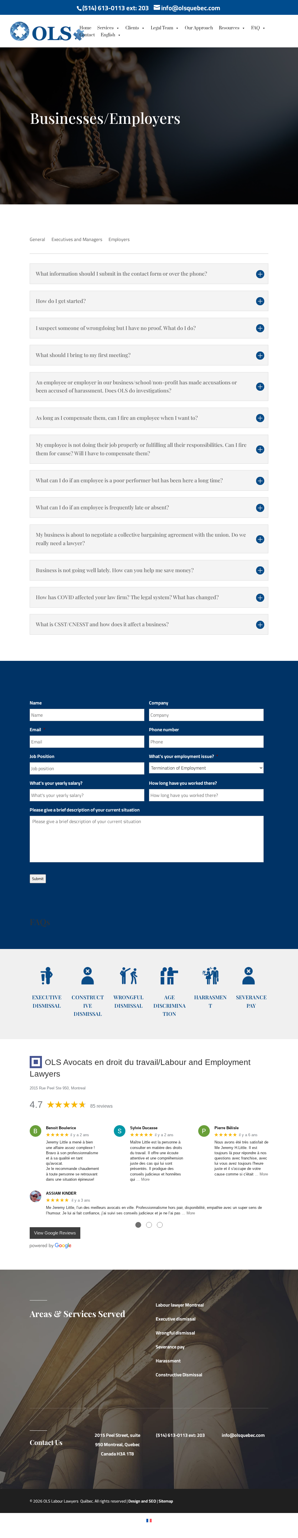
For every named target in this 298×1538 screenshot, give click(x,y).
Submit (38, 878)
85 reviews (101, 1106)
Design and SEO (142, 1501)
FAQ (255, 28)
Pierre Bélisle (226, 1128)
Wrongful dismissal (175, 1332)
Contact (87, 35)
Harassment (168, 1360)
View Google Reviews (55, 1232)
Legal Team (162, 28)
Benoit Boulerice (61, 1128)
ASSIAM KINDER (61, 1193)
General (37, 240)
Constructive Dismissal (88, 1006)
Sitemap (166, 1501)
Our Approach (199, 28)
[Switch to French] (149, 1520)
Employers (119, 240)
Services (105, 28)
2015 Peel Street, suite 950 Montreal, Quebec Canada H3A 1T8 (117, 1444)
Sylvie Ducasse (143, 1128)
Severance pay (170, 1346)
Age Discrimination (169, 1006)
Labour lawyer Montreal (180, 1304)
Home (85, 28)
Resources (229, 28)
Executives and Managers (77, 240)
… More (143, 1179)
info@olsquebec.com (243, 1435)
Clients (132, 28)
